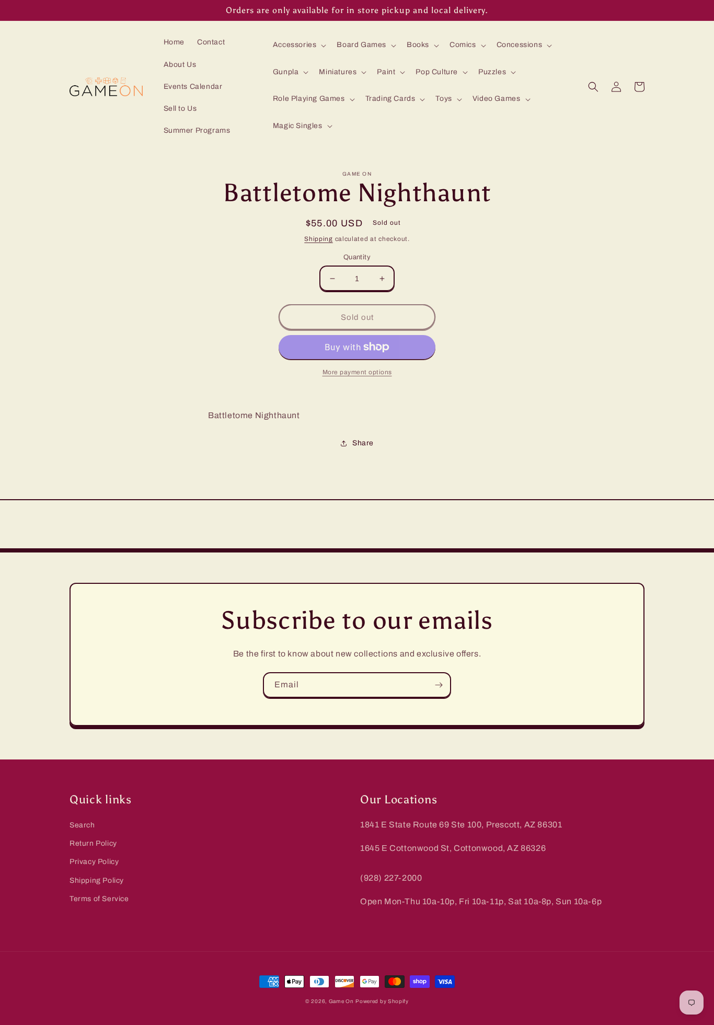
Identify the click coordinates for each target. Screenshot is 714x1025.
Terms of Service (99, 899)
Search (82, 825)
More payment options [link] (357, 372)
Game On (341, 1001)
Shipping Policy (97, 880)
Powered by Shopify (382, 1001)
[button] (299, 45)
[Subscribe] (438, 685)
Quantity (357, 257)
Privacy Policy (94, 862)
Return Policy (93, 843)
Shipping (318, 239)
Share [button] (363, 443)
